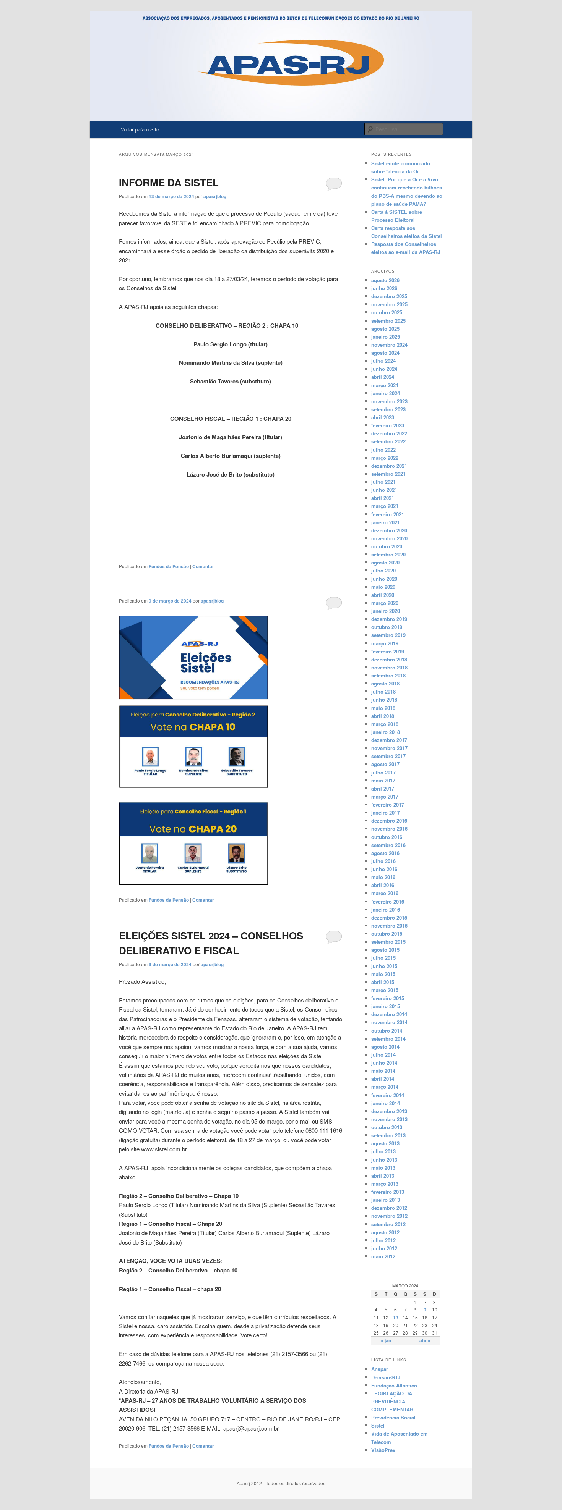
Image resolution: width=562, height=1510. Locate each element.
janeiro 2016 (385, 909)
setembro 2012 (388, 1224)
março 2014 (384, 1086)
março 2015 (384, 990)
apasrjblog (214, 196)
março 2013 (384, 1183)
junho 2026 (384, 288)
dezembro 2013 (389, 1111)
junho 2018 (384, 699)
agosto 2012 (385, 1232)
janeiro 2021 (385, 522)
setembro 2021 (388, 473)
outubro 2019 (386, 627)
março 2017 (384, 796)
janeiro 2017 (385, 812)
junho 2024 (384, 368)
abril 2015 (382, 982)
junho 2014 (384, 1062)
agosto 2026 (385, 280)
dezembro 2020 (389, 530)
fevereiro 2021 (387, 514)
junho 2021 (384, 489)
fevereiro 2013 (387, 1191)
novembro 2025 (389, 304)
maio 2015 (383, 974)
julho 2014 (383, 1054)
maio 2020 (383, 586)
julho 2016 (383, 861)
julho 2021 (383, 481)
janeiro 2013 (385, 1199)
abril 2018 (382, 715)
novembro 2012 (389, 1215)
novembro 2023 (389, 401)
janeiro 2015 (385, 1006)
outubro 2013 (386, 1127)
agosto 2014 (385, 1046)
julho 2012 (383, 1240)
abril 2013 (382, 1175)
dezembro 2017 (389, 740)
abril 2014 (382, 1078)
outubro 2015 (386, 933)
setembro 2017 (388, 756)
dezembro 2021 (389, 465)
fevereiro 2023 (387, 425)
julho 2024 (383, 360)
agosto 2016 (385, 853)
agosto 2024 (385, 352)
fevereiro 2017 (387, 804)
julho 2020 (383, 570)
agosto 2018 (385, 683)
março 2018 (384, 724)
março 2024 (384, 385)
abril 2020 (382, 594)
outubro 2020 (386, 546)
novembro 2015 (389, 925)
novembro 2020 (389, 538)
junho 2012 (384, 1248)
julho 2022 (383, 449)
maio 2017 (383, 780)
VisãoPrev (383, 1449)
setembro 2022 (388, 441)
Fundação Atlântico (394, 1385)
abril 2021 (382, 497)
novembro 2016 (389, 828)
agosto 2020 (385, 562)
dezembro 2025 (389, 296)
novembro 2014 (389, 1022)
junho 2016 (384, 869)
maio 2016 (383, 877)
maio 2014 (383, 1070)
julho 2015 (383, 957)
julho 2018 (383, 691)
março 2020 (384, 602)
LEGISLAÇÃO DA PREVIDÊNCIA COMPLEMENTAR (392, 1401)
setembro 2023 (388, 409)
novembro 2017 (389, 748)
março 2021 (384, 505)
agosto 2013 (385, 1143)
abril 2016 (382, 885)
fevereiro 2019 (387, 651)
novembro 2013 (389, 1119)
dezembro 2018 (389, 659)
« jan (386, 1340)
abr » (424, 1340)
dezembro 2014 (389, 1014)
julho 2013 (383, 1151)
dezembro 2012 (389, 1207)
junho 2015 (384, 966)
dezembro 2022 (389, 433)
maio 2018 (383, 707)
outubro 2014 (386, 1030)
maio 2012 (383, 1256)
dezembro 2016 (389, 820)
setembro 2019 (388, 635)
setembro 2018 (388, 675)
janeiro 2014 (385, 1103)
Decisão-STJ (385, 1377)
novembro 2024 (389, 344)
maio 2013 (383, 1167)
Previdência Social (393, 1417)
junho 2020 (384, 578)
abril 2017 (382, 788)
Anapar (379, 1369)
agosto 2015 (385, 949)
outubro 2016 (386, 837)
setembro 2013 (388, 1135)
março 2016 (384, 893)
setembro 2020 (388, 554)
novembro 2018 (389, 667)
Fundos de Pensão (169, 566)
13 (395, 1317)
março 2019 (384, 643)
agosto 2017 (385, 764)
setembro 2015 (388, 941)
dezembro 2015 (389, 917)
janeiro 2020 (385, 610)
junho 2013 (384, 1159)
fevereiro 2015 (387, 998)
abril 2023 (382, 417)
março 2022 (384, 457)
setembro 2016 (388, 845)
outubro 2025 (386, 312)
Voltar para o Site (140, 129)
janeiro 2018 (385, 732)
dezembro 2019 (389, 618)
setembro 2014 (388, 1038)
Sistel (378, 1425)
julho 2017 (383, 772)
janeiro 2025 (385, 336)
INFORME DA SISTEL (169, 182)
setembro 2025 (388, 320)
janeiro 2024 (385, 393)
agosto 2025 (385, 328)
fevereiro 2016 (387, 901)
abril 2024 (382, 376)
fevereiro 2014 (387, 1095)
